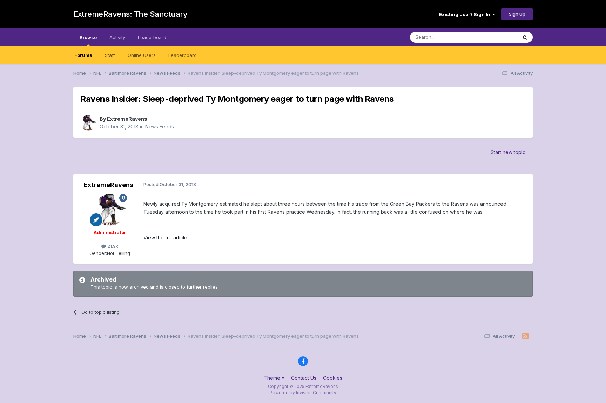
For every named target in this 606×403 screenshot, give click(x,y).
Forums (83, 55)
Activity (117, 37)
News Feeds (159, 127)
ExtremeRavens (127, 119)
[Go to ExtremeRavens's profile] (88, 123)
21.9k (112, 246)
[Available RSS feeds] (525, 336)
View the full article (165, 237)
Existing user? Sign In (465, 14)
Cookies (332, 378)
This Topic (497, 37)
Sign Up (517, 14)
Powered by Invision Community (303, 392)
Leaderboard (182, 55)
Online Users (142, 55)
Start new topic (508, 152)
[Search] (525, 37)
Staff (110, 55)
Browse (88, 37)
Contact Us (303, 378)
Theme (273, 378)
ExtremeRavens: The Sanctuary (130, 14)
